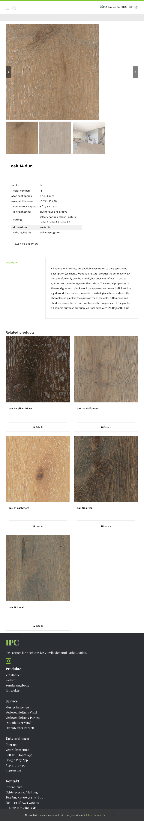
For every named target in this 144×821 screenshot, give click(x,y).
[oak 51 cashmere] (38, 469)
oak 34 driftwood (88, 408)
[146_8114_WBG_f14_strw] (72, 72)
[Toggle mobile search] (14, 8)
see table (45, 227)
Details (39, 427)
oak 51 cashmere (19, 508)
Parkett (11, 680)
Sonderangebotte (17, 685)
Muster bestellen (17, 707)
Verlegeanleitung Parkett (23, 718)
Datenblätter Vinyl (18, 723)
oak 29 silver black (20, 408)
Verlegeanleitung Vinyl (21, 712)
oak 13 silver (84, 508)
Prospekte (13, 690)
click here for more (93, 815)
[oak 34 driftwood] (106, 369)
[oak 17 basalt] (38, 568)
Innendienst (14, 787)
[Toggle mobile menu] (8, 8)
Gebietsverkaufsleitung (22, 792)
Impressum (13, 770)
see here (70, 273)
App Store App (15, 765)
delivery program (50, 232)
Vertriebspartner (17, 750)
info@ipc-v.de (26, 808)
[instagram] (8, 661)
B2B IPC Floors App (19, 755)
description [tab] (12, 262)
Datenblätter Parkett (20, 728)
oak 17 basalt (17, 607)
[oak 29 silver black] (38, 369)
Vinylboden (14, 675)
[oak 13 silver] (106, 469)
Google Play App (17, 760)
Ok (114, 815)
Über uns (12, 745)
